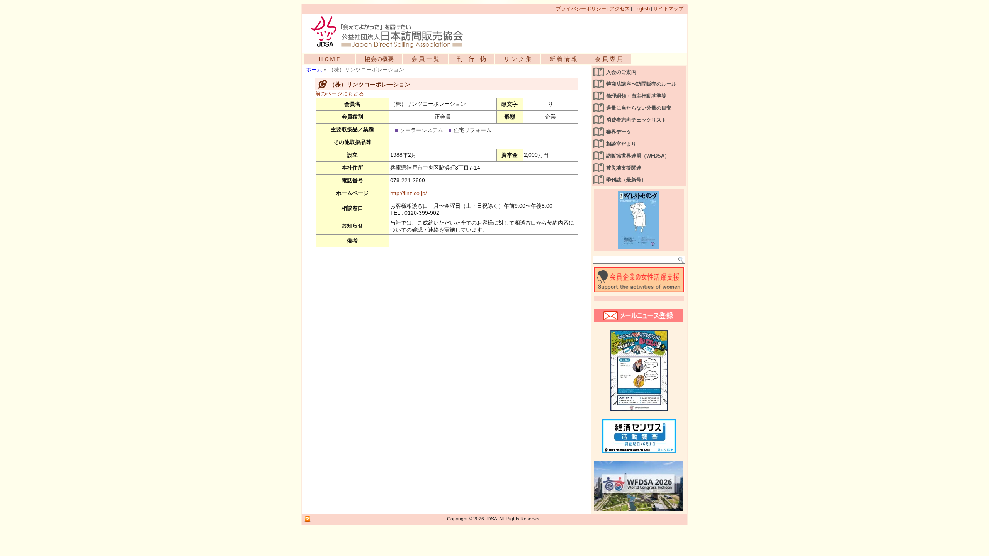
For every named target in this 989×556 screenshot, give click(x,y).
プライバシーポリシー (581, 9)
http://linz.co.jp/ (408, 193)
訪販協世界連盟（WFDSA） (638, 156)
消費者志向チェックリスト (636, 120)
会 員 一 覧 (425, 59)
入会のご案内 (621, 72)
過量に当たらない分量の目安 (638, 108)
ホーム (314, 69)
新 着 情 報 (563, 59)
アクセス (620, 9)
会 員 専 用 (609, 59)
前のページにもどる (339, 93)
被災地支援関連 (623, 168)
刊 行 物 (471, 59)
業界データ (618, 132)
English (641, 9)
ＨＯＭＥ (329, 59)
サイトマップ (668, 9)
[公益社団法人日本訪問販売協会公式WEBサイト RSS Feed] (307, 519)
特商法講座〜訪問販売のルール (641, 84)
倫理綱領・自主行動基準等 (636, 96)
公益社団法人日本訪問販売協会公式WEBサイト (391, 31)
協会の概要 (379, 59)
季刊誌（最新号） (626, 180)
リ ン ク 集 (518, 59)
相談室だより (621, 144)
